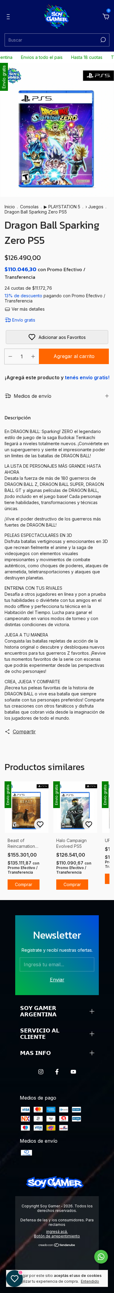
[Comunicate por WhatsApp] (101, 1257)
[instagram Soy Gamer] (41, 1072)
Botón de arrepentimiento (57, 1236)
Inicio (10, 206)
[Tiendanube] (57, 1245)
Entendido (90, 1281)
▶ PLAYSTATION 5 (62, 206)
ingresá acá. (57, 1231)
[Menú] (9, 17)
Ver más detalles (27, 309)
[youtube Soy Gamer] (73, 1072)
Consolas (29, 206)
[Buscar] (102, 40)
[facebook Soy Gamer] (57, 1072)
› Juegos (94, 206)
